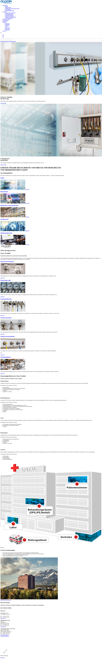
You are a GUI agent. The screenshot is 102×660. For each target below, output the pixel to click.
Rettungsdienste (8, 7)
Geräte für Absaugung (9, 16)
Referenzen (5, 21)
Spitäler (6, 6)
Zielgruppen (5, 5)
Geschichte (7, 23)
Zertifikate (7, 25)
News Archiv (7, 27)
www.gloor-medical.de (4, 636)
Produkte (4, 11)
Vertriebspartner (8, 9)
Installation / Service (6, 19)
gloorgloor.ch (2, 618)
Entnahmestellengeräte (9, 14)
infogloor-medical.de (4, 635)
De (3, 34)
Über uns (4, 22)
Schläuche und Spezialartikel (10, 17)
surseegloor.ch (3, 626)
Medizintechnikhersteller (9, 10)
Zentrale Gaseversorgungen (10, 12)
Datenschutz (7, 29)
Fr (3, 37)
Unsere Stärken (6, 20)
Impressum (7, 28)
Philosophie (7, 24)
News (6, 26)
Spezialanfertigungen (9, 18)
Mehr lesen (2, 657)
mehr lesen (2, 277)
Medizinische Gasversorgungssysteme (12, 8)
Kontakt (4, 30)
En (3, 35)
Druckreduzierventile (9, 13)
